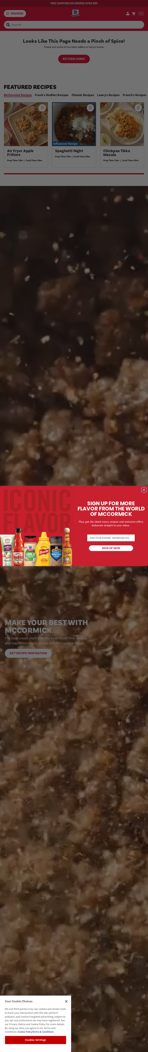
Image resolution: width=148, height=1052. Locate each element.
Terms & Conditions (43, 1031)
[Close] (66, 1001)
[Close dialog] (143, 489)
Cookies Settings (35, 1040)
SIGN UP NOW (111, 548)
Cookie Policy (24, 1031)
